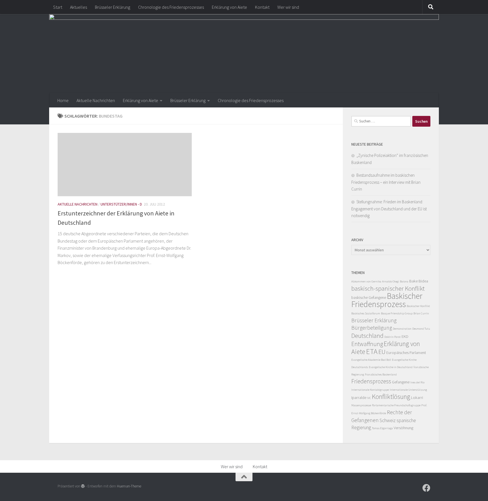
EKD (405, 336)
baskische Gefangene (368, 297)
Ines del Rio (417, 382)
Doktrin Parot (392, 337)
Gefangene (400, 382)
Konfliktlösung (391, 396)
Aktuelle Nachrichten (96, 100)
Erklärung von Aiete (229, 7)
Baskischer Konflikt (418, 306)
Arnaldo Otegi (390, 281)
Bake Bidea (418, 281)
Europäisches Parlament (406, 352)
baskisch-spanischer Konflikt (388, 288)
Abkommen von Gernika (366, 281)
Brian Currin (421, 313)
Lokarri (417, 397)
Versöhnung (403, 427)
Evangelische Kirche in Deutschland (391, 367)
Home (63, 100)
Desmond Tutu (421, 329)
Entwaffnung (367, 344)
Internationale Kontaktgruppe (370, 390)
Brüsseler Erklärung (112, 7)
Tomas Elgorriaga (382, 428)
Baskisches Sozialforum (365, 313)
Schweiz (388, 420)
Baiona (404, 281)
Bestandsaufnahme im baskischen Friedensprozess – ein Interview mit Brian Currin (386, 182)
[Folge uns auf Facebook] (426, 488)
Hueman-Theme (129, 486)
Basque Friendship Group (397, 313)
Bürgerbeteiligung (371, 327)
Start (57, 7)
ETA (372, 351)
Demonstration (402, 329)
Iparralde (358, 397)
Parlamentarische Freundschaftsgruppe (396, 405)
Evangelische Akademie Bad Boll (371, 360)
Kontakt (262, 7)
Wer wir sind (288, 7)
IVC (369, 398)
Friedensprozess (371, 381)
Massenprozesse (361, 405)
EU (381, 352)
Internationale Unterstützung (408, 390)
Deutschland (367, 336)
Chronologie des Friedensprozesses (171, 7)
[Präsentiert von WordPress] (83, 486)
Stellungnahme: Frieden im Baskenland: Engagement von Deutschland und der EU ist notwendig (389, 208)
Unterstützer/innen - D (121, 204)
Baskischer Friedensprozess (386, 300)
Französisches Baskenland (381, 374)
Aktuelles (78, 7)
